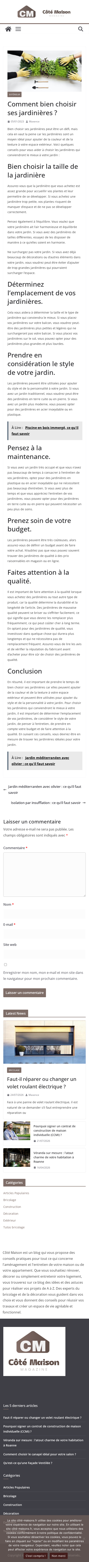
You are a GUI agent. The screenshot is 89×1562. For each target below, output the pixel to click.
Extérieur (14, 94)
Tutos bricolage (14, 1227)
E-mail (9, 924)
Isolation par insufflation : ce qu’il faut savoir (46, 802)
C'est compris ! (36, 1555)
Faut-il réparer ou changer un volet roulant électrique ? (41, 1083)
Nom (8, 904)
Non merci (58, 1555)
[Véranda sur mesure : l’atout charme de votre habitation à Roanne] (16, 1160)
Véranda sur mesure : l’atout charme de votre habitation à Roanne (54, 1157)
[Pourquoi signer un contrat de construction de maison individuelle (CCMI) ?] (16, 1133)
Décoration (10, 1214)
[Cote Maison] (8, 29)
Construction (12, 1207)
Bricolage (14, 1070)
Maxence (34, 121)
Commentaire (15, 848)
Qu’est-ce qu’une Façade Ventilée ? (27, 1463)
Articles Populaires (16, 1193)
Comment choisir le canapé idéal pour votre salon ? (39, 1454)
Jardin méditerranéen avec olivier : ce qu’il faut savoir (44, 789)
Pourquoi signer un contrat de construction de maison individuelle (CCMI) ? (55, 1130)
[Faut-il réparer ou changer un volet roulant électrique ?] (44, 1042)
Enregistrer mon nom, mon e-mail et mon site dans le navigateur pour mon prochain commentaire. (43, 975)
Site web (10, 944)
